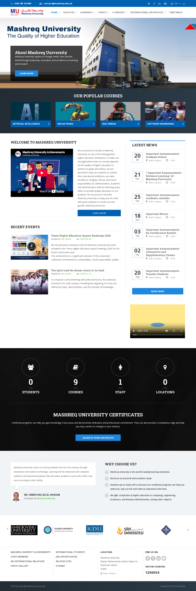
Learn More (27, 73)
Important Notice (157, 213)
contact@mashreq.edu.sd (58, 3)
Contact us (165, 586)
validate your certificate (98, 437)
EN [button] (176, 3)
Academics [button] (86, 12)
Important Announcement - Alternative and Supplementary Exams (163, 252)
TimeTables (175, 12)
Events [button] (102, 12)
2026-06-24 (85, 239)
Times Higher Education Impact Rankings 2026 (81, 235)
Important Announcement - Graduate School (163, 155)
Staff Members (19, 556)
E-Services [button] (118, 12)
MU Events (66, 239)
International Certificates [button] (146, 12)
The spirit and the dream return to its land (77, 270)
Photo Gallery (19, 565)
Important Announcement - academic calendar (163, 196)
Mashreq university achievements (31, 552)
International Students (70, 552)
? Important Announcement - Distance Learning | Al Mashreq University (164, 176)
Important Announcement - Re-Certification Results (163, 231)
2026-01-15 (85, 273)
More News (157, 291)
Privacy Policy (179, 586)
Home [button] (54, 12)
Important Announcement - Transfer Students (163, 272)
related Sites (64, 561)
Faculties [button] (68, 12)
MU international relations (28, 561)
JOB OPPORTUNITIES (66, 556)
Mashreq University (45, 498)
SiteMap (60, 565)
